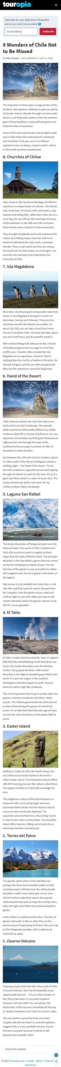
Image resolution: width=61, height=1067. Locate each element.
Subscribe (48, 31)
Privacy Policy (51, 1060)
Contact (30, 1060)
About (39, 1060)
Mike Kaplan (12, 58)
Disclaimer (30, 1065)
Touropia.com (16, 1060)
